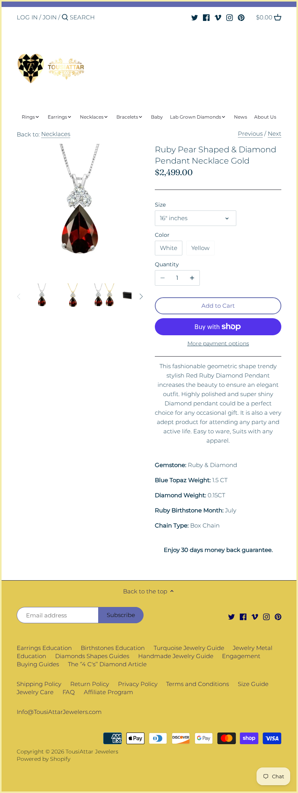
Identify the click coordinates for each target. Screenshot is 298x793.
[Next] (140, 296)
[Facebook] (206, 17)
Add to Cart (218, 305)
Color (162, 235)
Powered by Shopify (43, 759)
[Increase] (192, 278)
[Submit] (65, 17)
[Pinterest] (241, 17)
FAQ (68, 692)
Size (160, 205)
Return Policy (89, 684)
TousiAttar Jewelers (92, 751)
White (168, 248)
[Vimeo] (218, 17)
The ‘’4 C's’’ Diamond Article (107, 664)
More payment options (218, 344)
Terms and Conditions (197, 684)
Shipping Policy (39, 684)
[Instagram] (229, 17)
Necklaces (55, 134)
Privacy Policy (138, 684)
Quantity (167, 264)
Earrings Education (44, 648)
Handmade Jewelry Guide (175, 656)
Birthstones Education (113, 648)
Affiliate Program (108, 692)
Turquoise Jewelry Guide (189, 648)
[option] (41, 296)
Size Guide (253, 684)
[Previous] (19, 296)
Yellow (200, 248)
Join (50, 17)
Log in (27, 17)
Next (274, 133)
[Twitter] (194, 17)
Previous (250, 133)
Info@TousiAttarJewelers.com (59, 711)
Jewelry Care (35, 692)
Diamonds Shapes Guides (92, 656)
